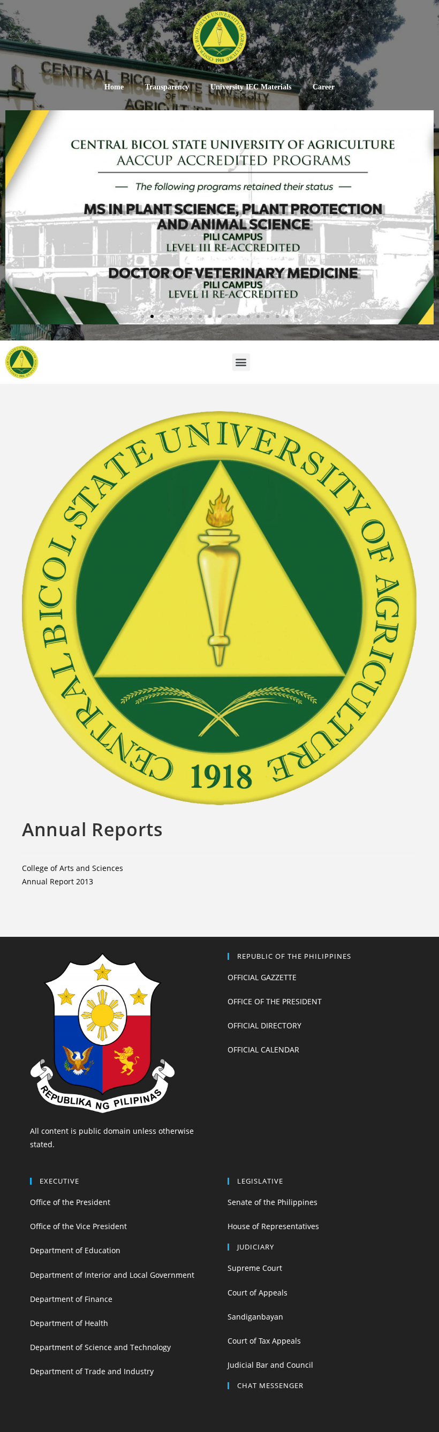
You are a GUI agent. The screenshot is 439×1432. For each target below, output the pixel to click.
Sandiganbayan (255, 1317)
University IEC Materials (250, 87)
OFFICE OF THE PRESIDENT (275, 1001)
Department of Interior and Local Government (112, 1275)
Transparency (167, 87)
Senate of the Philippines (272, 1202)
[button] (142, 316)
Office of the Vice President (78, 1226)
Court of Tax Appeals (264, 1341)
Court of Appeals (257, 1292)
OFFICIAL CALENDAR (263, 1049)
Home (114, 87)
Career (324, 87)
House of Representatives (273, 1226)
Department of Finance (71, 1299)
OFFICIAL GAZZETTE (262, 977)
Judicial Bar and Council (270, 1365)
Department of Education (75, 1250)
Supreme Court (255, 1268)
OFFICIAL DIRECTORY (264, 1025)
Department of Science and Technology (100, 1347)
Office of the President (70, 1202)
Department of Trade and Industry (92, 1371)
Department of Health (69, 1323)
